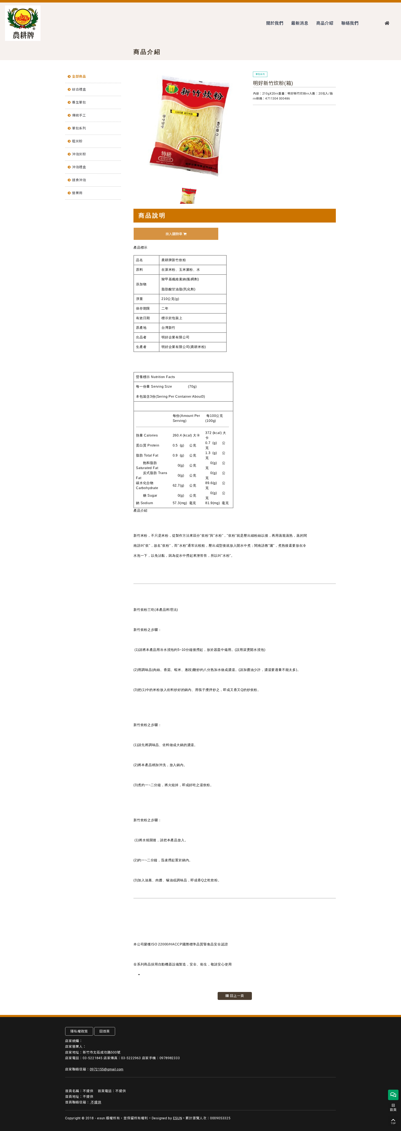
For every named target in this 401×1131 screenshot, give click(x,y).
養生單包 (79, 102)
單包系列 (79, 128)
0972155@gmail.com (107, 1069)
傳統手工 (79, 115)
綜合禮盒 (79, 89)
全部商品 (79, 76)
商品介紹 (325, 23)
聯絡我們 (350, 23)
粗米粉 (77, 141)
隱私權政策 (79, 1031)
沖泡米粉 (79, 154)
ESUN (177, 1118)
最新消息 (299, 23)
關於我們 (274, 23)
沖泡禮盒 (79, 167)
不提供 (95, 1102)
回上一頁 (236, 996)
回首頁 (104, 1031)
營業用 (77, 193)
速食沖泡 (79, 180)
